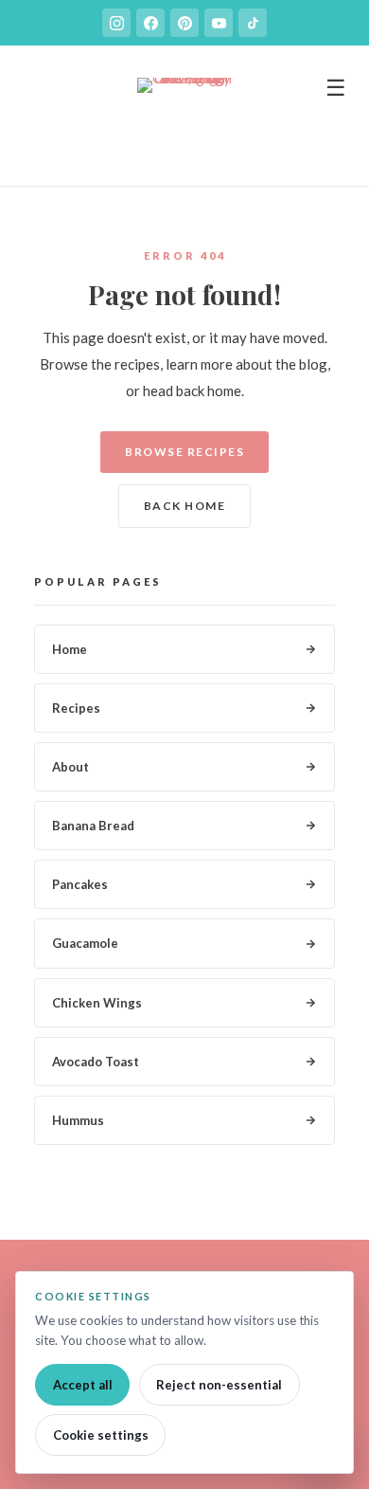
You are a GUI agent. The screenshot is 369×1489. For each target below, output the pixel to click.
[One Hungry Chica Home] (184, 125)
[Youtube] (218, 23)
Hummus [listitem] (78, 1120)
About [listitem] (70, 766)
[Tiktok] (252, 23)
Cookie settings (101, 1435)
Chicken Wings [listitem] (97, 1002)
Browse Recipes (184, 452)
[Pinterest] (184, 23)
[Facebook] (150, 23)
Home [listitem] (69, 649)
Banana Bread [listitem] (93, 825)
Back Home (185, 506)
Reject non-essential (219, 1384)
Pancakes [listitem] (80, 884)
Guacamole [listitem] (85, 943)
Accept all (83, 1384)
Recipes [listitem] (76, 708)
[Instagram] (116, 23)
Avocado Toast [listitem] (95, 1061)
